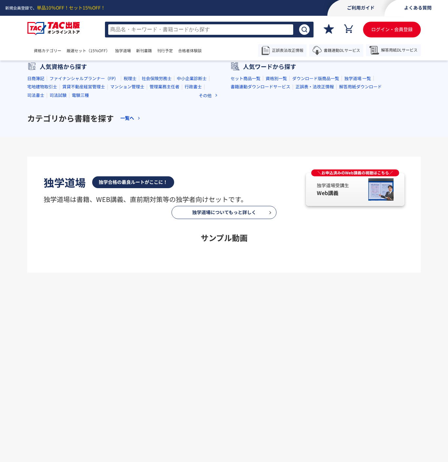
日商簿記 (35, 78)
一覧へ (127, 118)
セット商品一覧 (245, 78)
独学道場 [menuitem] (123, 50)
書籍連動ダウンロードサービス (260, 86)
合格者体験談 (190, 50)
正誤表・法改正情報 (314, 86)
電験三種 (80, 95)
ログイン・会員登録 (392, 29)
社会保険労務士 (157, 78)
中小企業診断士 (192, 78)
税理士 (130, 78)
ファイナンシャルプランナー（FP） (84, 78)
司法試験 (58, 95)
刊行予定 (165, 50)
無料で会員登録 (224, 412)
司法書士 (35, 95)
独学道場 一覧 (357, 78)
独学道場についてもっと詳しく (224, 212)
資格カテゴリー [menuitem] (47, 50)
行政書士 (193, 86)
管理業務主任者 (164, 86)
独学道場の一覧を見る (224, 290)
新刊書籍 (144, 50)
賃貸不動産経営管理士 (83, 86)
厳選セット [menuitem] (88, 50)
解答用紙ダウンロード (360, 86)
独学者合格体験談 (262, 382)
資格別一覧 (276, 78)
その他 (205, 95)
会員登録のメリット (197, 382)
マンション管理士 (127, 86)
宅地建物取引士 (42, 86)
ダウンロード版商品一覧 (315, 78)
